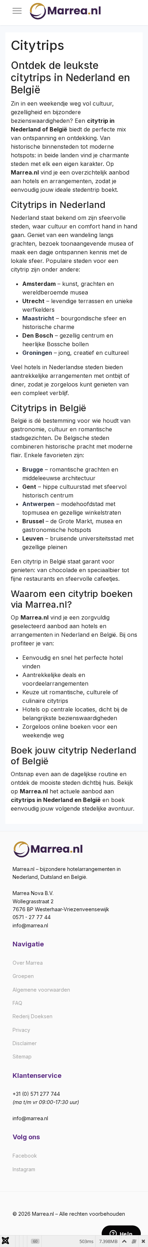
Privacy (21, 1030)
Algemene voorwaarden (41, 990)
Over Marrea (28, 963)
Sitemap (22, 1056)
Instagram (24, 1169)
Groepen (23, 976)
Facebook (25, 1156)
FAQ (17, 1003)
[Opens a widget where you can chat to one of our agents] (121, 1234)
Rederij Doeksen (32, 1016)
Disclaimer (25, 1043)
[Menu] (17, 11)
